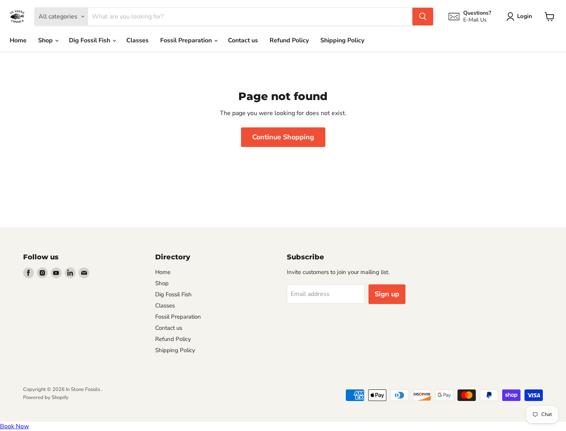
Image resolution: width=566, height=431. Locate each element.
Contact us (243, 40)
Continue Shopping (283, 137)
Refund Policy (289, 40)
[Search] (422, 16)
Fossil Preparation (186, 40)
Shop (46, 40)
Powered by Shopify (46, 397)
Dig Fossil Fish (90, 40)
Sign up (387, 294)
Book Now (14, 426)
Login (524, 16)
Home (18, 40)
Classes (137, 40)
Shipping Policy (342, 40)
